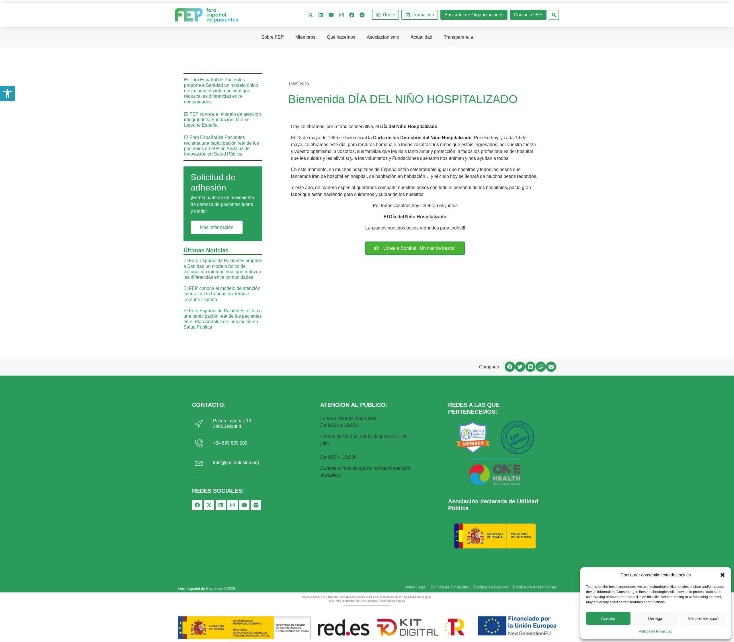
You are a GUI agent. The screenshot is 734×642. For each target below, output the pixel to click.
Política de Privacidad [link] (656, 631)
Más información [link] (216, 227)
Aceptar (608, 618)
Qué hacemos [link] (341, 37)
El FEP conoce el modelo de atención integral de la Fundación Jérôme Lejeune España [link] (222, 119)
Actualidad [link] (421, 37)
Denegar (656, 618)
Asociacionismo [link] (383, 37)
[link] (7, 93)
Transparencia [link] (458, 37)
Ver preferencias (703, 618)
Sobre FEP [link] (272, 37)
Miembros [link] (305, 37)
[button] (722, 575)
